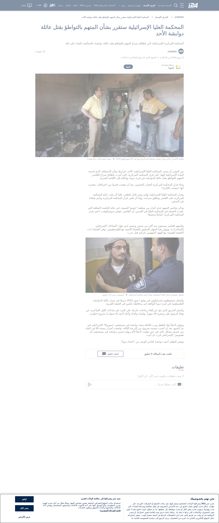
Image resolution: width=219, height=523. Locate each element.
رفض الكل (24, 508)
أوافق (24, 499)
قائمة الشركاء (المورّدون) (110, 510)
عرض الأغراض (24, 517)
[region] (109, 508)
